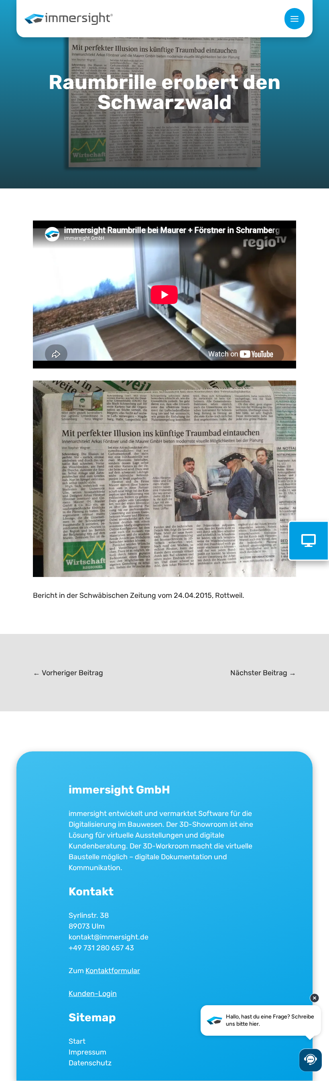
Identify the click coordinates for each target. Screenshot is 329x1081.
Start (77, 1041)
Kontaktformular (112, 970)
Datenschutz (90, 1063)
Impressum (87, 1052)
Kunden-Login (93, 993)
